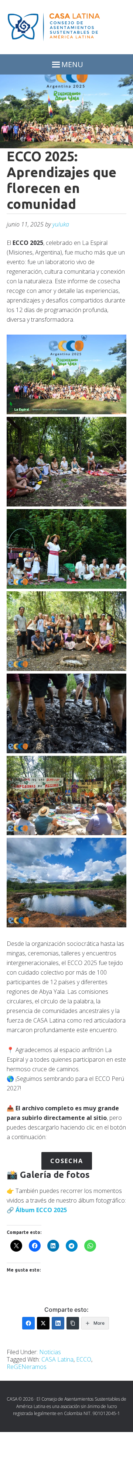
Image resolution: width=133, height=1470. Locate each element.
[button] (66, 374)
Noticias (50, 1352)
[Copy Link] (72, 1323)
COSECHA (66, 1161)
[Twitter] (43, 1323)
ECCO (44, 1210)
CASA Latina (57, 1359)
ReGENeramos (27, 1367)
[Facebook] (28, 1323)
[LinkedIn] (58, 1323)
